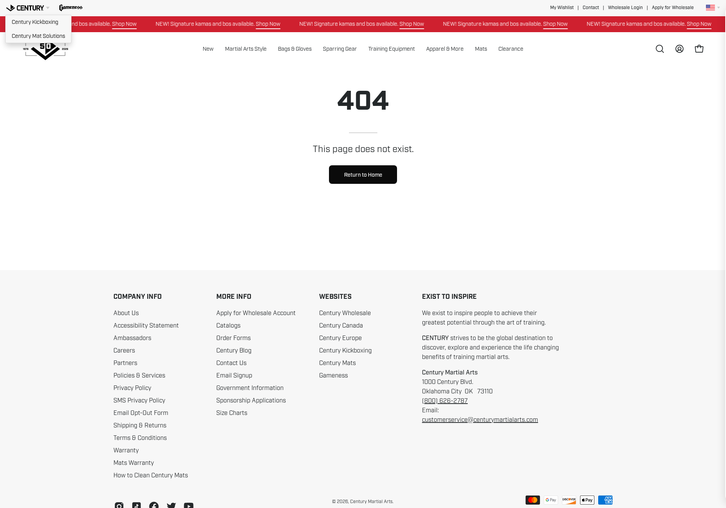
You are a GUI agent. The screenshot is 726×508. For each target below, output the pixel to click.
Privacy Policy (132, 388)
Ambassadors (132, 338)
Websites (335, 297)
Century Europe (340, 338)
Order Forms (233, 338)
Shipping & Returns (139, 425)
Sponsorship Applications (251, 400)
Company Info (137, 297)
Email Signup (234, 375)
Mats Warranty (133, 463)
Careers (124, 350)
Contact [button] (591, 8)
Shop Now (117, 23)
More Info (233, 297)
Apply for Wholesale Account (256, 313)
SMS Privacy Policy (139, 400)
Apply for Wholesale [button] (673, 8)
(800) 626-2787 (445, 401)
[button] (70, 8)
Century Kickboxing (35, 22)
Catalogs (228, 325)
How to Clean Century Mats (150, 475)
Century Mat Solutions (38, 36)
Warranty (126, 450)
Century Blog (233, 350)
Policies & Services (139, 375)
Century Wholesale (345, 313)
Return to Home (363, 174)
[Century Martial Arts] (45, 49)
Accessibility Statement (146, 325)
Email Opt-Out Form (140, 413)
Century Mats (337, 363)
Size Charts (231, 413)
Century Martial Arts (371, 501)
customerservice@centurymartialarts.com (480, 420)
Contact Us (231, 363)
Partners (125, 363)
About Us (126, 313)
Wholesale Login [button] (625, 8)
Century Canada (341, 325)
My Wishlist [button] (562, 8)
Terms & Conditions (140, 438)
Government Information (250, 388)
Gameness (333, 375)
